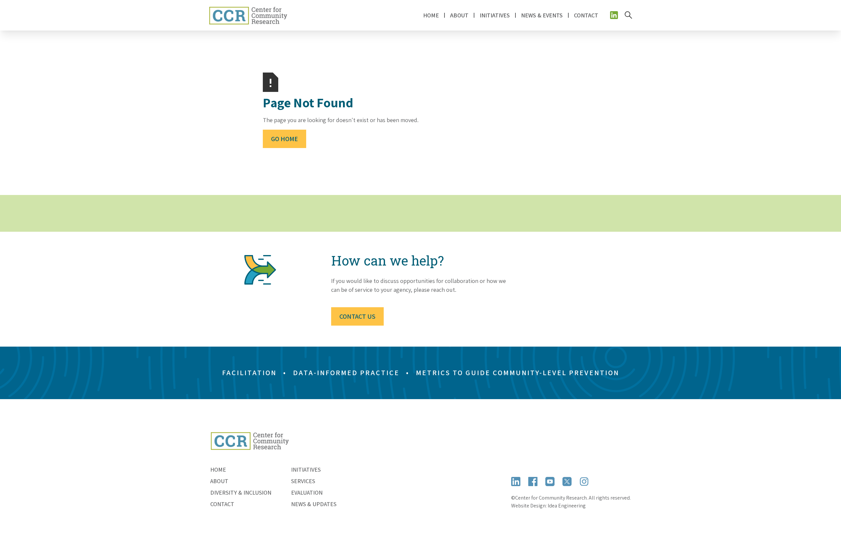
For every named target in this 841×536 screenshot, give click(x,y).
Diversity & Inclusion (240, 492)
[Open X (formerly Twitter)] (567, 481)
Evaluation (307, 492)
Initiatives (306, 469)
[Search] (628, 15)
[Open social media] (614, 15)
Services (303, 481)
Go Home (284, 139)
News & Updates (313, 504)
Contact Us (357, 316)
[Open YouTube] (550, 481)
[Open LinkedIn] (515, 481)
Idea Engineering (567, 505)
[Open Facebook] (532, 481)
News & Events (542, 15)
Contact (586, 15)
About (219, 481)
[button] (459, 15)
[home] (248, 15)
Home (431, 15)
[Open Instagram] (584, 481)
